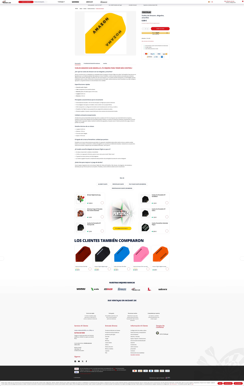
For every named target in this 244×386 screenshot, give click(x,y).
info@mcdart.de (88, 343)
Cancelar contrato (135, 355)
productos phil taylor (110, 334)
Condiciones (133, 344)
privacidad (133, 348)
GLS (91, 370)
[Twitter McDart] (82, 361)
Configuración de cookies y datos (138, 330)
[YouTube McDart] (79, 361)
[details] (146, 12)
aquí (192, 384)
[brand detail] (81, 289)
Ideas (220, 383)
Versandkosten (88, 373)
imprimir (133, 342)
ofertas (107, 344)
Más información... (174, 384)
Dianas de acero (109, 346)
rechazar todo (228, 383)
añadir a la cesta (160, 28)
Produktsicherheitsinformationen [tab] (92, 63)
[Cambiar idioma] (209, 2)
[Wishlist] (216, 2)
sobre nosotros (134, 346)
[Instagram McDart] (75, 361)
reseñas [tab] (105, 63)
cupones (107, 350)
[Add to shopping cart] (102, 202)
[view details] (83, 258)
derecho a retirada (135, 336)
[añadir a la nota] (169, 12)
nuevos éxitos (108, 342)
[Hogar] (6, 2)
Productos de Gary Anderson (112, 332)
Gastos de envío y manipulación (138, 332)
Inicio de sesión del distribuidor (138, 340)
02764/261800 (79, 333)
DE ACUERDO (238, 383)
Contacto (133, 350)
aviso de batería (134, 334)
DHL (114, 368)
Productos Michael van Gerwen (112, 330)
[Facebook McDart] (86, 361)
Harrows (107, 336)
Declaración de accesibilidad (137, 352)
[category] (61, 2)
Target (106, 338)
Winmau (107, 340)
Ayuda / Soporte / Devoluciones (138, 338)
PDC (106, 352)
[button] (232, 2)
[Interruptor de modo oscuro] (212, 2)
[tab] (78, 63)
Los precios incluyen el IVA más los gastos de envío (151, 23)
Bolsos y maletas (109, 348)
